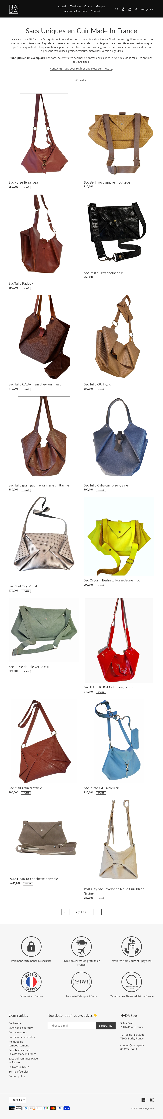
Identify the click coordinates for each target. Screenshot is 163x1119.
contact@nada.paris (132, 1045)
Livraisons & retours (21, 1028)
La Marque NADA (19, 1067)
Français (17, 1100)
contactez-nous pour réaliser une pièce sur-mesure (81, 68)
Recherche (15, 1023)
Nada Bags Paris (146, 1108)
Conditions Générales (22, 1037)
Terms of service (18, 1071)
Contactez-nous (18, 1032)
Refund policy (17, 1076)
